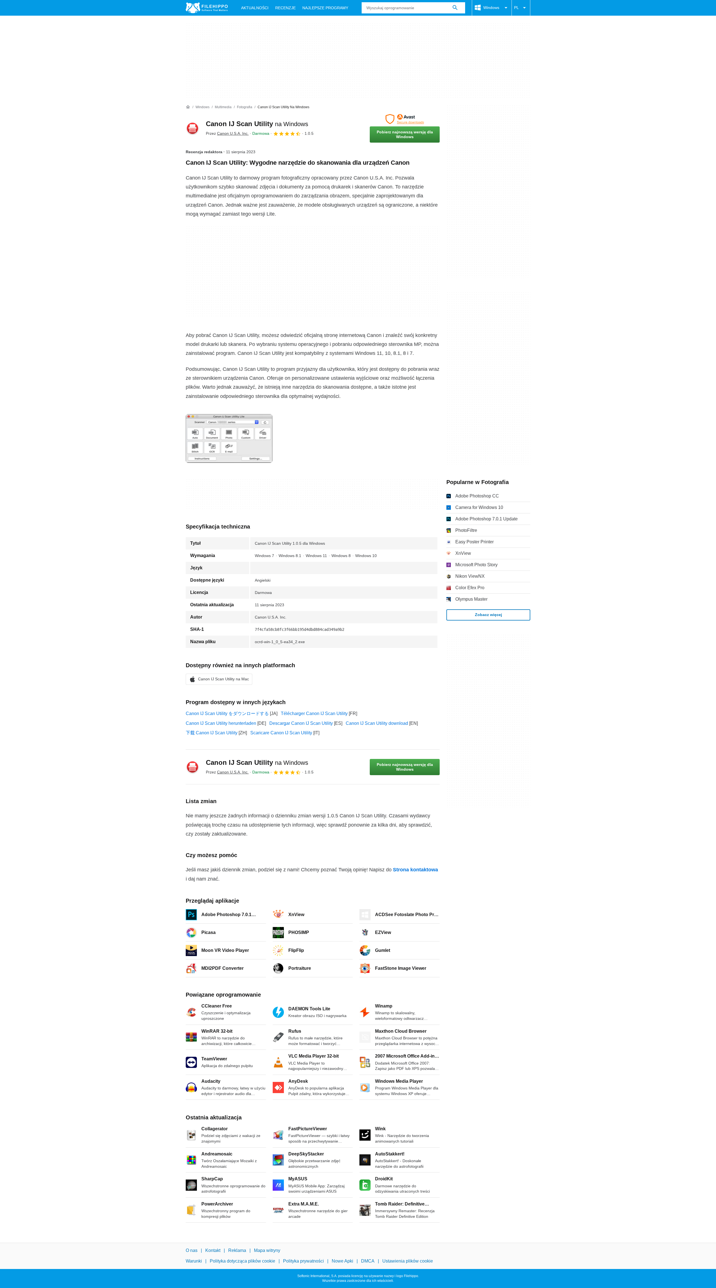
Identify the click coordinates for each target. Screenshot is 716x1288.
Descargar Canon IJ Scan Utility (301, 723)
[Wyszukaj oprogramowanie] (455, 7)
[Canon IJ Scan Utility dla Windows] (192, 128)
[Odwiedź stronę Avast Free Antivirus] (405, 119)
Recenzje (285, 8)
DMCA (368, 1261)
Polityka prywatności (303, 1261)
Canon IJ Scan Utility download (377, 723)
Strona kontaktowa (415, 869)
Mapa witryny (267, 1250)
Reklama (237, 1250)
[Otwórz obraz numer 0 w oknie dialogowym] (229, 438)
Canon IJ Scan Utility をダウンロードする (227, 713)
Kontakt (212, 1250)
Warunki (194, 1261)
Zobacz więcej (488, 614)
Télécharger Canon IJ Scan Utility (314, 713)
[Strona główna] (188, 107)
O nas (191, 1250)
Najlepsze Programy (325, 8)
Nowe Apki (342, 1261)
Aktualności (254, 8)
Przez (227, 133)
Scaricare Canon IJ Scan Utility (281, 732)
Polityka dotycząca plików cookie (242, 1261)
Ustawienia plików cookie (407, 1261)
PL (516, 7)
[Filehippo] (207, 8)
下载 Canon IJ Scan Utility (211, 732)
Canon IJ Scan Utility (257, 124)
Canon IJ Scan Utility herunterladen (221, 723)
